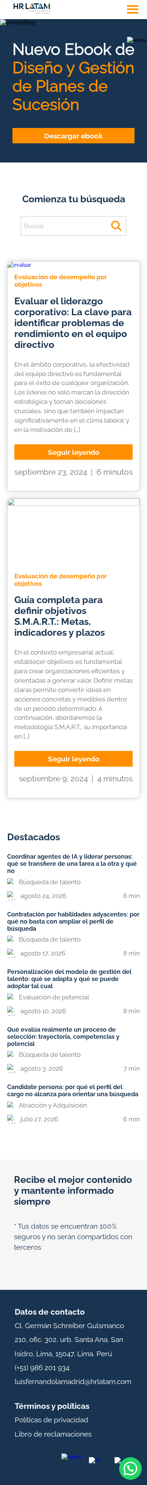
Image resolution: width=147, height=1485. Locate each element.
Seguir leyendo (74, 452)
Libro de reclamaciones (53, 1434)
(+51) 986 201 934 (42, 1367)
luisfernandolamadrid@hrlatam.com (73, 1381)
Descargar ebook (73, 135)
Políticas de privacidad (51, 1420)
